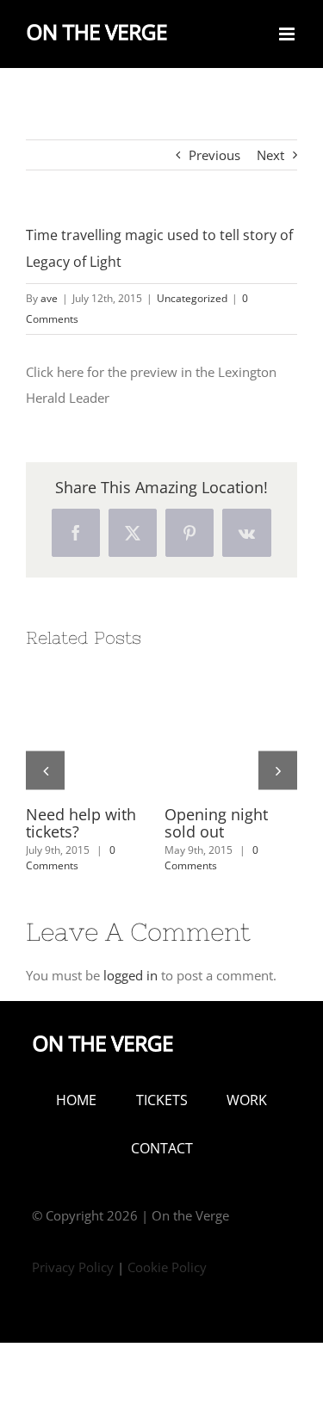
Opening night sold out (216, 823)
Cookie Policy (167, 1267)
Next (270, 155)
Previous (214, 155)
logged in (130, 975)
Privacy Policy (73, 1267)
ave (49, 298)
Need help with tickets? (81, 823)
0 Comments (70, 858)
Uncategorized (192, 298)
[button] (45, 770)
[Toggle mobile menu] (288, 34)
